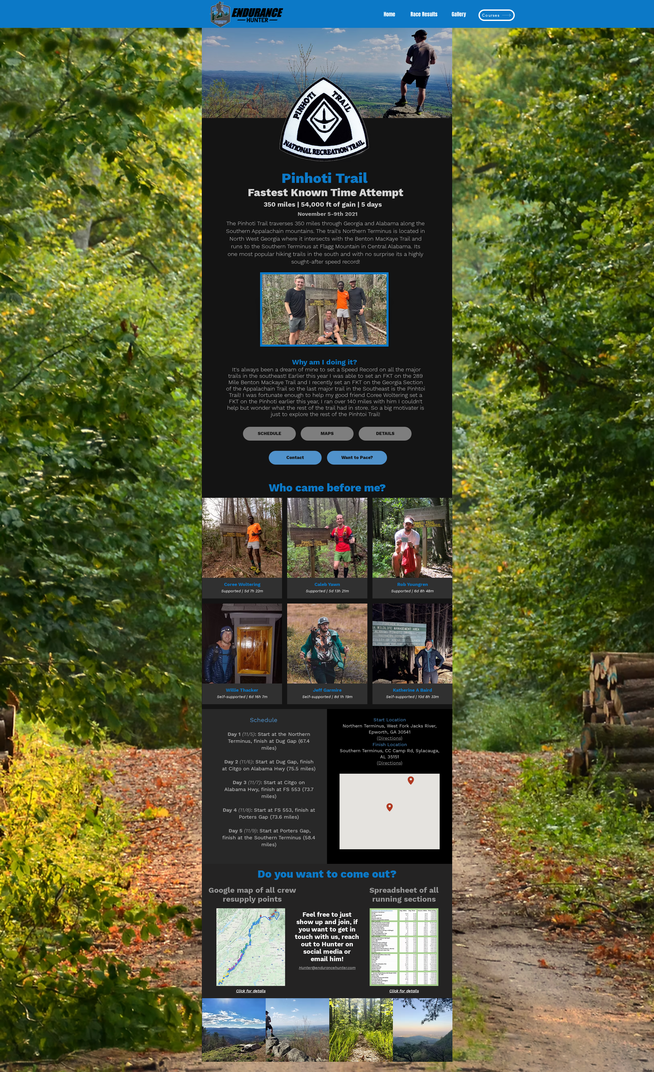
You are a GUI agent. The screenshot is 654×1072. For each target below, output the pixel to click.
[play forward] (446, 1030)
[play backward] (208, 1030)
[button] (234, 1030)
